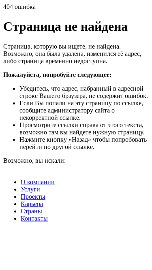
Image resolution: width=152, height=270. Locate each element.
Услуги (30, 189)
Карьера (32, 203)
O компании (38, 182)
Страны (31, 211)
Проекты (33, 196)
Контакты (34, 218)
